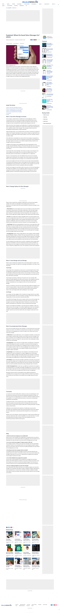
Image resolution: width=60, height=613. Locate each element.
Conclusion (9, 113)
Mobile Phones (45, 121)
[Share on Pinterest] (34, 39)
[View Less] (13, 527)
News (3, 5)
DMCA (32, 605)
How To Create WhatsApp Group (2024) (26, 566)
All (26, 5)
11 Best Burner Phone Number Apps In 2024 (18, 540)
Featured (16, 5)
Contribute (39, 604)
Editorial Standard (22, 604)
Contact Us (28, 605)
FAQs (8, 114)
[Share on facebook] (31, 39)
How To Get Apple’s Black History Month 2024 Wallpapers (10, 553)
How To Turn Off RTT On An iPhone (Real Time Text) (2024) (50, 60)
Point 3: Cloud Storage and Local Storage (14, 110)
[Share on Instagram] (10, 527)
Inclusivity (28, 604)
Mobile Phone (22, 43)
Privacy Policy (45, 604)
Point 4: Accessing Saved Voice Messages (14, 111)
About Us (17, 604)
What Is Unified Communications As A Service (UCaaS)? (50, 44)
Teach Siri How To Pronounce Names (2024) (35, 553)
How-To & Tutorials (9, 43)
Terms (16, 605)
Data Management (16, 43)
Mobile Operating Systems (47, 123)
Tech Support (9, 5)
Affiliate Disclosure (22, 605)
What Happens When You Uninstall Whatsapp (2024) (50, 66)
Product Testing (34, 604)
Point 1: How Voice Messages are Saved (14, 107)
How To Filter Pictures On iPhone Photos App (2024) (49, 71)
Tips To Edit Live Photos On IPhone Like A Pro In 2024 (49, 89)
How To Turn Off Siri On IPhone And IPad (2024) (50, 49)
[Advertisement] (30, 610)
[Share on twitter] (32, 39)
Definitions (22, 5)
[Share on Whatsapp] (35, 39)
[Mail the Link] (39, 39)
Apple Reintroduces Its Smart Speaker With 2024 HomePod (50, 55)
